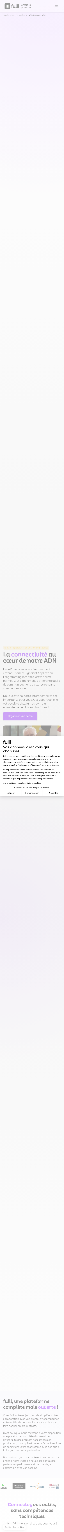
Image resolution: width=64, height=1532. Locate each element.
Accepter (53, 793)
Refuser (11, 793)
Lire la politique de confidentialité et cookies (22, 783)
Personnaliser (32, 793)
